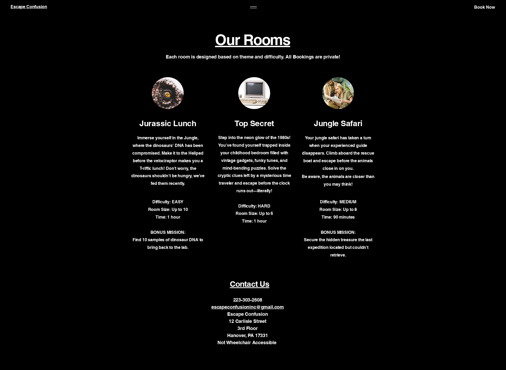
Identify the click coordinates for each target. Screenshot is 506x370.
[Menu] (253, 7)
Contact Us (249, 284)
